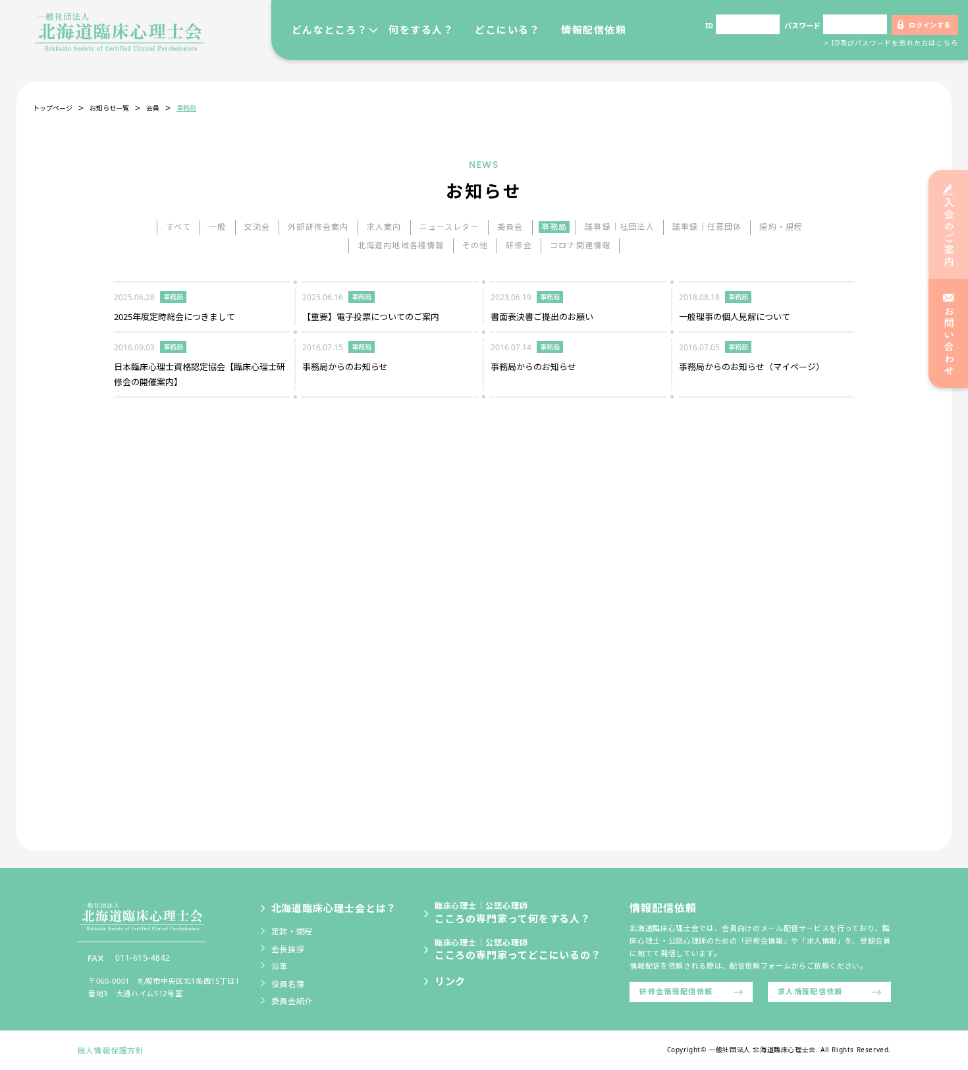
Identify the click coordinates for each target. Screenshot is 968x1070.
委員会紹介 (292, 1001)
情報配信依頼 (593, 29)
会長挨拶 (288, 949)
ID (709, 25)
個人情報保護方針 (110, 1050)
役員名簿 (288, 984)
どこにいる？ (507, 29)
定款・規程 (292, 931)
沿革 (279, 966)
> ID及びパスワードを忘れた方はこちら (891, 42)
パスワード (802, 25)
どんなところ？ (330, 29)
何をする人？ (421, 29)
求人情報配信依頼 (810, 991)
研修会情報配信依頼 (676, 991)
